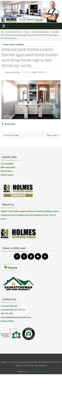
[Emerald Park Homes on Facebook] (17, 255)
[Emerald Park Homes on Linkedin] (45, 255)
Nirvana (30, 370)
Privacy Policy (7, 319)
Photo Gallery (7, 173)
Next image (52, 133)
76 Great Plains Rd (9, 304)
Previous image (12, 133)
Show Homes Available (40, 32)
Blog (26, 32)
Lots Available (7, 162)
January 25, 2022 (12, 72)
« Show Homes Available (13, 44)
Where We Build (8, 166)
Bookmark (10, 122)
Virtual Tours (7, 169)
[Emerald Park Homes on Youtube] (38, 255)
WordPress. (40, 370)
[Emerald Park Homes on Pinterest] (31, 255)
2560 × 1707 (37, 72)
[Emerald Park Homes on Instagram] (24, 255)
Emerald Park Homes (14, 32)
